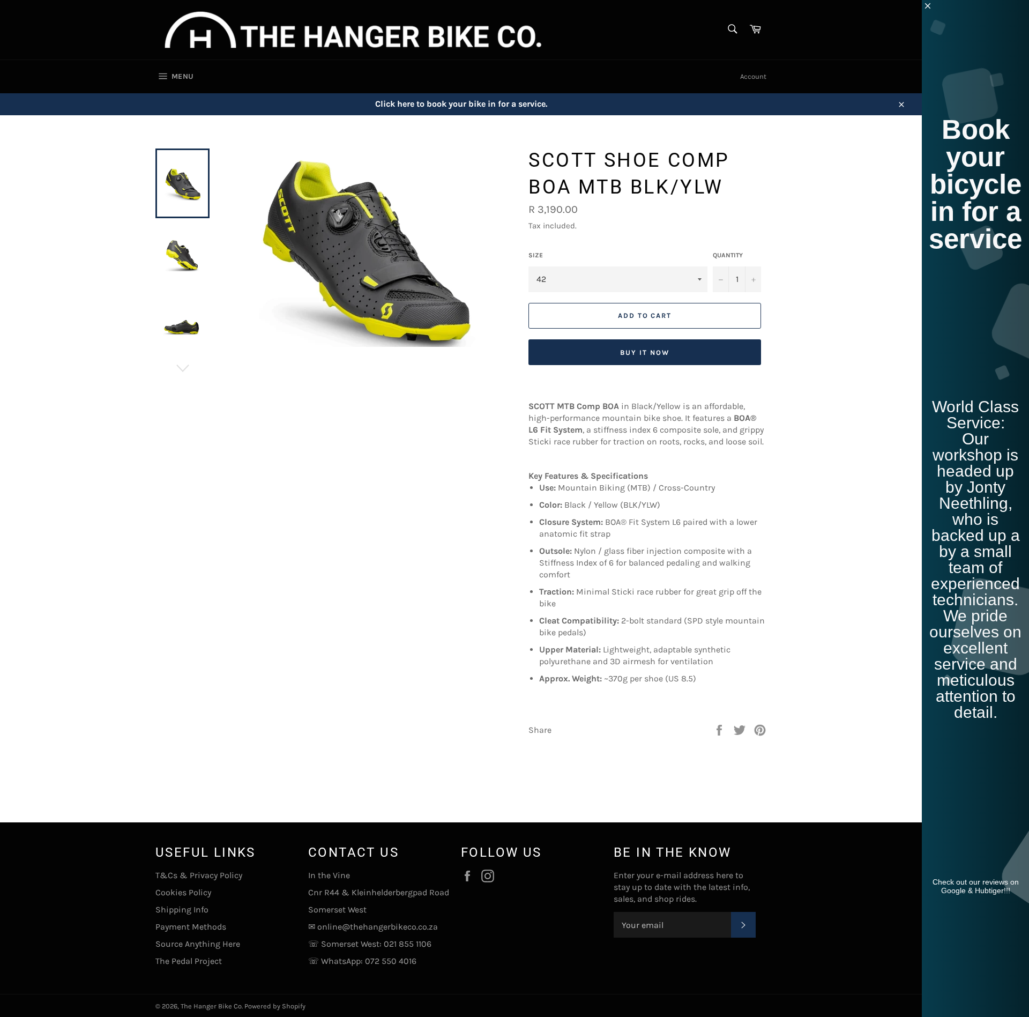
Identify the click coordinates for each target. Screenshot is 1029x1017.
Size (535, 255)
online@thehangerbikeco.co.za (377, 927)
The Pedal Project (188, 961)
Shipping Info (181, 909)
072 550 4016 (390, 961)
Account (753, 76)
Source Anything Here (197, 944)
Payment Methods (190, 927)
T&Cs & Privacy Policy (198, 875)
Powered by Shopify (274, 1006)
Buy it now (644, 352)
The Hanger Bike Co (211, 1006)
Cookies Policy (183, 892)
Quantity (728, 255)
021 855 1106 (407, 944)
